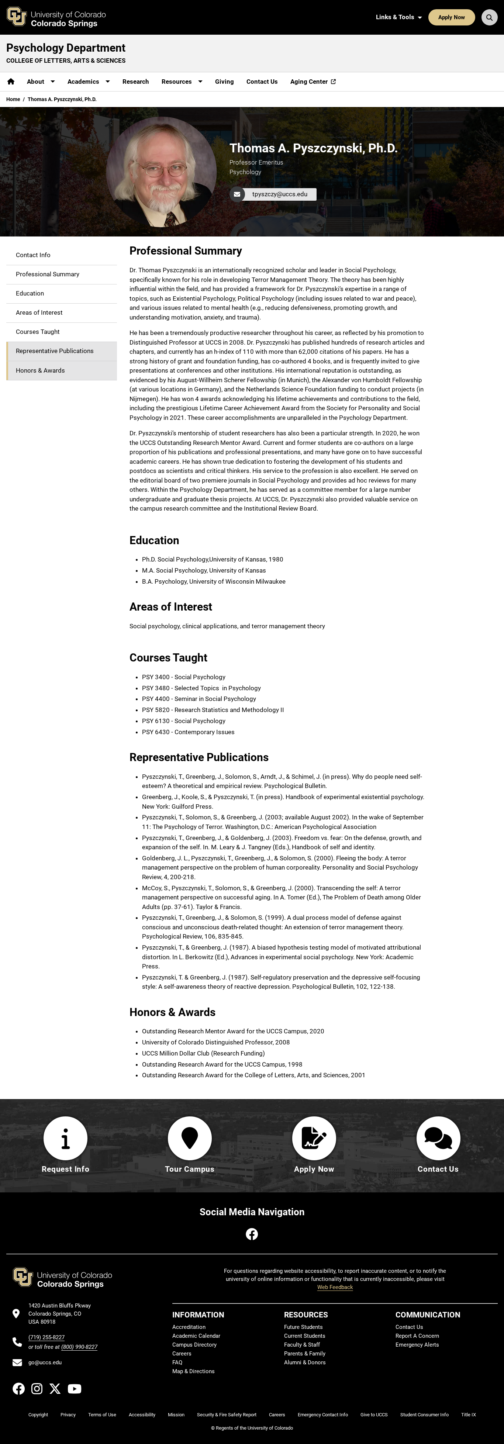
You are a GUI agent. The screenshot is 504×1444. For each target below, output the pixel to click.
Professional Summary (47, 274)
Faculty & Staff (302, 1344)
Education (30, 293)
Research (135, 81)
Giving (224, 81)
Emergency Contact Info (323, 1414)
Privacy (68, 1414)
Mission (176, 1414)
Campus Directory (194, 1344)
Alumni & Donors (305, 1362)
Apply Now (451, 17)
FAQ (177, 1362)
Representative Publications (55, 351)
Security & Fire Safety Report (226, 1414)
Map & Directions (193, 1371)
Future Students (303, 1327)
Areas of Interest (39, 313)
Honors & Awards (40, 370)
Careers (181, 1353)
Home (13, 99)
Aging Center (309, 81)
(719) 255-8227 (46, 1337)
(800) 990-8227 (79, 1347)
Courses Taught (38, 332)
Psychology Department (65, 47)
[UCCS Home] (61, 17)
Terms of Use (102, 1414)
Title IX (468, 1414)
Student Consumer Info (424, 1414)
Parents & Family (304, 1353)
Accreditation (189, 1327)
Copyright (38, 1414)
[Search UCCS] (489, 17)
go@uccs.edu (45, 1362)
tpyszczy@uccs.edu (279, 194)
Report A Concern (417, 1336)
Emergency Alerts (417, 1344)
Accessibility (142, 1414)
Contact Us (262, 81)
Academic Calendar (196, 1336)
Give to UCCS (374, 1414)
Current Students (304, 1336)
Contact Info (33, 255)
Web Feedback (335, 1287)
